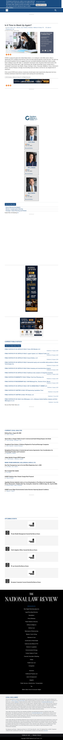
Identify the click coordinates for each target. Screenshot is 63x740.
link (32, 377)
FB (26, 377)
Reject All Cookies (41, 5)
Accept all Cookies (40, 1)
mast (30, 377)
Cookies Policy (9, 7)
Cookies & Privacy (30, 380)
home (34, 377)
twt (28, 377)
